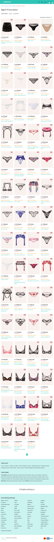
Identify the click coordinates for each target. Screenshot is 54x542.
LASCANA (29, 500)
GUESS (15, 506)
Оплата (20, 465)
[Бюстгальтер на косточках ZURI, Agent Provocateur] (34, 376)
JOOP (15, 520)
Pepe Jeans (30, 524)
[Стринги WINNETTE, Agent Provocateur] (7, 240)
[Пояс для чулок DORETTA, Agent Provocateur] (7, 186)
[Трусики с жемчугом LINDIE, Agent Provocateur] (47, 186)
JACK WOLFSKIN (17, 518)
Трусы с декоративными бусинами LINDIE (33, 147)
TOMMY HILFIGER (44, 520)
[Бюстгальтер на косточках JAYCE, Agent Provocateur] (7, 349)
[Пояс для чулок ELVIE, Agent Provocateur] (47, 266)
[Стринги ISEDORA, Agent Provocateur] (34, 54)
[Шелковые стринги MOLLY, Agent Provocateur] (34, 266)
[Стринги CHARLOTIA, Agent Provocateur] (47, 322)
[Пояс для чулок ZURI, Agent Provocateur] (34, 186)
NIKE (28, 520)
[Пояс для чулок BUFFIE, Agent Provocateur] (7, 132)
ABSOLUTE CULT (4, 500)
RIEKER (42, 502)
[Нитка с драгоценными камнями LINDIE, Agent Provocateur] (7, 322)
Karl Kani (16, 524)
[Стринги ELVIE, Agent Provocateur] (34, 322)
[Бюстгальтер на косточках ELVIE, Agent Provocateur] (34, 431)
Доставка (16, 465)
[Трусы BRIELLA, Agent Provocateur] (7, 159)
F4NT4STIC (3, 528)
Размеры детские (5, 467)
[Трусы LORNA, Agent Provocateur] (20, 54)
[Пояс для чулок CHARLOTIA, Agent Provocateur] (7, 294)
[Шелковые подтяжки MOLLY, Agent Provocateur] (47, 132)
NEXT (28, 518)
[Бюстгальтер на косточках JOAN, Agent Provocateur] (20, 376)
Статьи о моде (20, 467)
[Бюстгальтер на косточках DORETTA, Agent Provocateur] (47, 404)
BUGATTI (3, 512)
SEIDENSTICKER (44, 506)
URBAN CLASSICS (44, 524)
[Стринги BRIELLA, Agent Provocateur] (47, 214)
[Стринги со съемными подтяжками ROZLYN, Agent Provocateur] (20, 159)
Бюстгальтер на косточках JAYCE (5, 363)
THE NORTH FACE (45, 516)
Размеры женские (36, 465)
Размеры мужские (45, 465)
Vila (41, 528)
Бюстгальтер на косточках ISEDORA (18, 363)
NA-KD (28, 514)
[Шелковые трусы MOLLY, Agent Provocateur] (47, 159)
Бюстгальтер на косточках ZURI (32, 392)
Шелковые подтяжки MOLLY (45, 147)
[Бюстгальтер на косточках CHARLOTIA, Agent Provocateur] (7, 431)
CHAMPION (3, 518)
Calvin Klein (3, 514)
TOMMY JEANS (44, 522)
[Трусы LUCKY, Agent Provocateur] (34, 27)
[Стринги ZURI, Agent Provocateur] (47, 54)
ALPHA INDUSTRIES (5, 504)
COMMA (3, 522)
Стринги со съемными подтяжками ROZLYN (19, 174)
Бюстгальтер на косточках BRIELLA (32, 364)
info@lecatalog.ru (27, 489)
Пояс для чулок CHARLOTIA (5, 310)
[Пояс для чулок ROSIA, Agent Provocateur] (20, 106)
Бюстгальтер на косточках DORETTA (45, 419)
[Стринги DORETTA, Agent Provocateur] (20, 132)
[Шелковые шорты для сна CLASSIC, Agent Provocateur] (7, 27)
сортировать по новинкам (46, 17)
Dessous (10, 13)
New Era (29, 516)
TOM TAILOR (43, 518)
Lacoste (16, 528)
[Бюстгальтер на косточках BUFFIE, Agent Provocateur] (47, 376)
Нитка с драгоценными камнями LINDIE (6, 337)
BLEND (2, 508)
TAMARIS (43, 514)
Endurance (3, 524)
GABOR (16, 500)
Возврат (25, 465)
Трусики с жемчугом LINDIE (45, 202)
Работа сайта (13, 467)
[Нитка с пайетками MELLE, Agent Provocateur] (20, 80)
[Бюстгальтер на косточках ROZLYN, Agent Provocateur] (20, 404)
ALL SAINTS (3, 502)
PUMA (28, 528)
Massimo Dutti (30, 508)
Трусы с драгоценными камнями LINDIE (46, 310)
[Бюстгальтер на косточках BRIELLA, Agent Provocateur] (34, 349)
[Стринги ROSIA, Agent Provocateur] (7, 266)
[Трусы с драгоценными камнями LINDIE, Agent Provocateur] (47, 294)
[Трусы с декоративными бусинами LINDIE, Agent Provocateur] (34, 132)
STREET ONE (43, 510)
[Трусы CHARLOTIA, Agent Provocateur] (20, 294)
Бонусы (29, 465)
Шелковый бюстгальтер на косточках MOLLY (7, 390)
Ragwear (43, 500)
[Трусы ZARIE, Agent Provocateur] (20, 186)
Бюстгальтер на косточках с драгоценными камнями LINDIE (19, 447)
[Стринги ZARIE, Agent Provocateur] (47, 80)
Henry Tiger (17, 510)
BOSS (2, 510)
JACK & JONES (17, 516)
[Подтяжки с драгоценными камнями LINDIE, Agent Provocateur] (20, 266)
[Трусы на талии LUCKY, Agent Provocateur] (47, 27)
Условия (11, 465)
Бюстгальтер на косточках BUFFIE (45, 392)
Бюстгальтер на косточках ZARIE (45, 364)
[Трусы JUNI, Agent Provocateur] (34, 240)
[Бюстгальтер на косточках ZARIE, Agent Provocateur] (47, 349)
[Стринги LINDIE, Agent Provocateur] (7, 80)
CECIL (2, 516)
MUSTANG (29, 512)
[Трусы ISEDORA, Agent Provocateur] (7, 54)
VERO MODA (43, 526)
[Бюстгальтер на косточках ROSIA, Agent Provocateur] (7, 404)
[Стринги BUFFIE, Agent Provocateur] (34, 214)
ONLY (28, 522)
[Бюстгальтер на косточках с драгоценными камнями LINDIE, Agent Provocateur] (20, 431)
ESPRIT (2, 526)
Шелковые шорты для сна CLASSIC (7, 42)
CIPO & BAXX (4, 520)
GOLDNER (16, 504)
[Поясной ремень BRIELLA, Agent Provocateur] (47, 106)
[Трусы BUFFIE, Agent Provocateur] (7, 214)
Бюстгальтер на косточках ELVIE (32, 446)
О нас (2, 465)
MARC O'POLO (30, 506)
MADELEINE (29, 502)
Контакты (6, 465)
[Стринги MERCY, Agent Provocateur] (20, 27)
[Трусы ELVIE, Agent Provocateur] (34, 294)
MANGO (29, 504)
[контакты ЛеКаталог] (42, 2)
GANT (15, 502)
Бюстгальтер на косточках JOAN (18, 392)
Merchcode (30, 510)
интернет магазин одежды (11, 537)
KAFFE (15, 522)
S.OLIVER (43, 504)
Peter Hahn (30, 526)
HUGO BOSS (17, 512)
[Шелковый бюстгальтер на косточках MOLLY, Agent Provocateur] (7, 376)
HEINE (15, 508)
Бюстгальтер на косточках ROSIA (5, 418)
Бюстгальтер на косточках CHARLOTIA (6, 446)
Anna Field (3, 506)
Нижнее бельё (16, 13)
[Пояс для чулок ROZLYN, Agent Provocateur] (20, 240)
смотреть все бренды (6, 530)
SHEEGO (42, 508)
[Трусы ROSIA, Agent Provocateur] (34, 106)
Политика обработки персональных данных (34, 467)
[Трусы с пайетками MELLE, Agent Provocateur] (7, 106)
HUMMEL (16, 514)
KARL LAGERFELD (18, 526)
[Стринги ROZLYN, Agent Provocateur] (20, 214)
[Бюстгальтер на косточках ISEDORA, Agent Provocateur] (20, 349)
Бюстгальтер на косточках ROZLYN (18, 419)
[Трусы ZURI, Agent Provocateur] (34, 159)
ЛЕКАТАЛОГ (7, 2)
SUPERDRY (43, 512)
